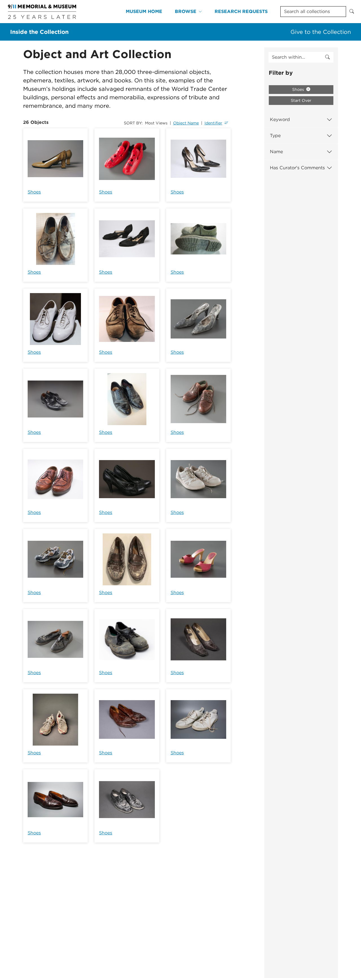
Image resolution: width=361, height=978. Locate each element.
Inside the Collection (39, 31)
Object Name (186, 123)
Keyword (280, 119)
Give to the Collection (320, 31)
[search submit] (327, 57)
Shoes (34, 192)
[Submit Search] (352, 11)
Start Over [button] (301, 100)
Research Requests (241, 11)
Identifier (213, 123)
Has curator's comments (297, 167)
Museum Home (144, 11)
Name (276, 151)
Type (275, 135)
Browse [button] (185, 11)
